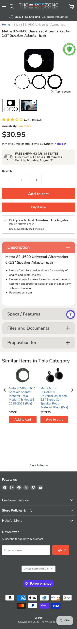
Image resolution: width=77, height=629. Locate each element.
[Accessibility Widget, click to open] (70, 314)
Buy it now (38, 207)
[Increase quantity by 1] (36, 180)
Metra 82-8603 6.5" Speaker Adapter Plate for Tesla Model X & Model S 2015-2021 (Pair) (22, 395)
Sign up (60, 550)
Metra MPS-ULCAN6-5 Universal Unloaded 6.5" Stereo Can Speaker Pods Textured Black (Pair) (54, 397)
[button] (11, 105)
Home (6, 24)
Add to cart (22, 419)
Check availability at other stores (26, 229)
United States (37, 568)
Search (38, 618)
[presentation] (5, 390)
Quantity (7, 171)
